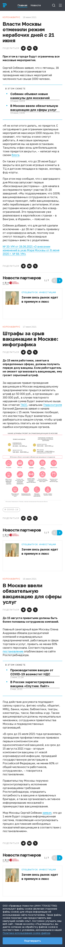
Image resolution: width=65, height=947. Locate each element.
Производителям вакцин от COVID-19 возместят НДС (31, 672)
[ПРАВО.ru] (5, 5)
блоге (15, 155)
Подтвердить (32, 940)
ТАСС (23, 405)
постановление (13, 651)
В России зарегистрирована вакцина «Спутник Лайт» (32, 684)
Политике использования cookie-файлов (26, 933)
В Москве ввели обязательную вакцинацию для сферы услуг (34, 108)
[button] (23, 48)
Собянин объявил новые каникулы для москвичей (30, 96)
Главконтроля (52, 405)
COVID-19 (12, 509)
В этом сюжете (15, 89)
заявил (47, 812)
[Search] (54, 5)
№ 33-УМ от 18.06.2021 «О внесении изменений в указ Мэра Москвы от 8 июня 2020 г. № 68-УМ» (31, 250)
